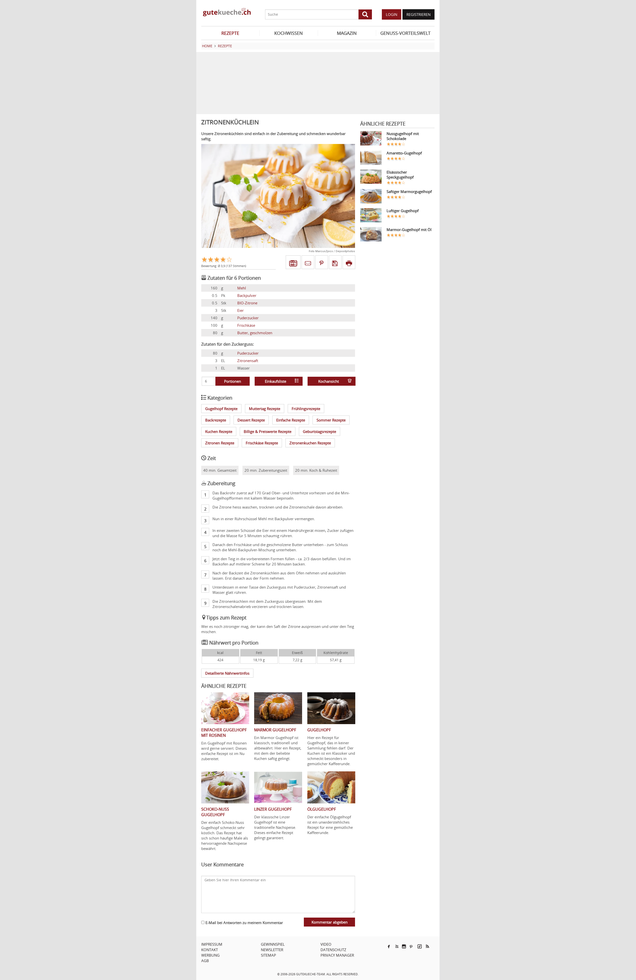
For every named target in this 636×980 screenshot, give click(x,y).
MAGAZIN (347, 33)
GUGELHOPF (319, 730)
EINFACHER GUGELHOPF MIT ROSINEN (224, 732)
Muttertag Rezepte (264, 408)
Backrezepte (215, 420)
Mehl (241, 287)
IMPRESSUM (211, 944)
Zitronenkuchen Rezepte (310, 442)
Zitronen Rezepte (219, 442)
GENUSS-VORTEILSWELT (405, 33)
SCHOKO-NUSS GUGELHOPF (215, 811)
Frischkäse (246, 325)
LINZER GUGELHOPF (273, 809)
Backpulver (246, 295)
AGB (205, 960)
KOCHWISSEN (288, 33)
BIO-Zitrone (247, 302)
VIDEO (325, 944)
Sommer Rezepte (331, 420)
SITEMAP (268, 955)
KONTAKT (209, 949)
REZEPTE (230, 33)
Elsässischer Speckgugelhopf (400, 175)
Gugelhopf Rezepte (221, 408)
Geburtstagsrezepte (319, 431)
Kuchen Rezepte (218, 431)
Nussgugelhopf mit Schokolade (403, 136)
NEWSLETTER (272, 949)
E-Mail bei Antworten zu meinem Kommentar (243, 922)
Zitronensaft (247, 360)
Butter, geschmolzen (254, 332)
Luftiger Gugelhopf (403, 210)
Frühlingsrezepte (306, 408)
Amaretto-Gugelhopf (404, 152)
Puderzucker (248, 317)
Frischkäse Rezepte (262, 442)
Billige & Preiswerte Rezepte (267, 431)
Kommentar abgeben (330, 922)
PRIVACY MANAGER (337, 955)
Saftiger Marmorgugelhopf (409, 191)
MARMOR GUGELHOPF (275, 730)
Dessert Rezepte (251, 420)
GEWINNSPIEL (273, 944)
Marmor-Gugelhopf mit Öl (409, 229)
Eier (240, 310)
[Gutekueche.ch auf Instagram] (404, 946)
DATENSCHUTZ (333, 949)
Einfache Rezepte (290, 420)
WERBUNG (210, 955)
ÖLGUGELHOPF (321, 809)
